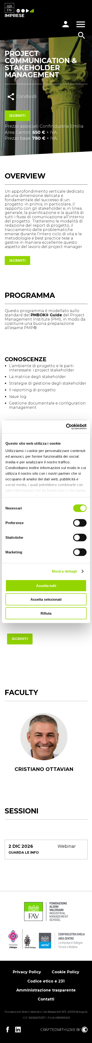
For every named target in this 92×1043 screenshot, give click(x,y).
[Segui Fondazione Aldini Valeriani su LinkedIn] (18, 1029)
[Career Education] (28, 11)
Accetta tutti (46, 585)
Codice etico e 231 (46, 981)
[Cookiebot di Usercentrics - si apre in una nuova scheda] (66, 427)
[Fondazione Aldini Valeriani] (46, 920)
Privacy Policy (27, 972)
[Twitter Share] (27, 107)
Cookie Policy (65, 972)
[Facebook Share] (16, 107)
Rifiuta (46, 613)
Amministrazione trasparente (46, 990)
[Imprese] (32, 11)
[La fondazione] (19, 11)
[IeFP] (23, 11)
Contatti (46, 999)
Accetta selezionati (46, 599)
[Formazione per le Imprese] (9, 8)
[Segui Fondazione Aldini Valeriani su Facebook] (7, 1029)
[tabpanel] (44, 748)
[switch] (80, 522)
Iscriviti (17, 115)
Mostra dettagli (64, 571)
